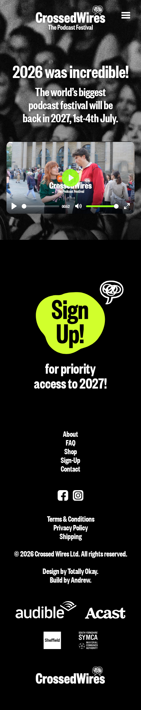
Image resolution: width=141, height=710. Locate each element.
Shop (70, 451)
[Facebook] (62, 495)
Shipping (93, 536)
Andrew (80, 579)
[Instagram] (78, 495)
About (70, 433)
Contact (70, 468)
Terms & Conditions (89, 518)
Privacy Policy (93, 527)
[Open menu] (125, 15)
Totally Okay (82, 571)
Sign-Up (70, 460)
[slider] (40, 206)
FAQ (71, 442)
